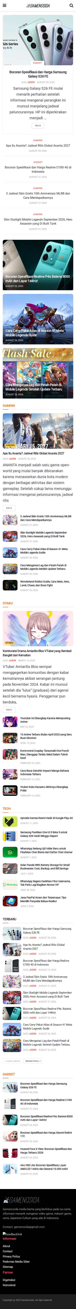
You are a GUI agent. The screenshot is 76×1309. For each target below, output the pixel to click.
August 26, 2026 (14, 286)
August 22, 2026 (29, 1174)
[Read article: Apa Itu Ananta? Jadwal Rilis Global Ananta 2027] (38, 431)
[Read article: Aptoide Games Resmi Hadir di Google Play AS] (10, 821)
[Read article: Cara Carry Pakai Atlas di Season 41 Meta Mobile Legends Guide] (38, 319)
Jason (31, 82)
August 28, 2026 (46, 82)
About (6, 1246)
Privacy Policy (11, 1256)
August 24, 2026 (29, 1157)
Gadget (37, 63)
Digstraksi (9, 1280)
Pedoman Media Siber (16, 1261)
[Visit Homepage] (38, 6)
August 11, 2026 (29, 823)
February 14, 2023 (30, 779)
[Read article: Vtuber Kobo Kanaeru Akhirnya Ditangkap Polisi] (10, 790)
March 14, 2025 (26, 660)
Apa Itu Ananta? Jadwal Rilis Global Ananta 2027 (38, 145)
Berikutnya (32, 1061)
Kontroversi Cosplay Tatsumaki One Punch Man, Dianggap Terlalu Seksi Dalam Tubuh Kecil (44, 754)
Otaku (9, 643)
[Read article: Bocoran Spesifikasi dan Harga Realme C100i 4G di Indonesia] (12, 965)
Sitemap (8, 1267)
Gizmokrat (9, 1285)
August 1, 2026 (28, 857)
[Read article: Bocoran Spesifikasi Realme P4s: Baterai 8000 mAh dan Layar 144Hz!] (38, 265)
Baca (38, 125)
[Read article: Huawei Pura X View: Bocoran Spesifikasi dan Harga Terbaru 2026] (10, 1152)
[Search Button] (71, 5)
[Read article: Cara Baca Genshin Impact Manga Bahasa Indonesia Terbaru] (10, 774)
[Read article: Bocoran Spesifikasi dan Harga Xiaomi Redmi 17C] (10, 1136)
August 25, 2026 (29, 1141)
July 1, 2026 (26, 873)
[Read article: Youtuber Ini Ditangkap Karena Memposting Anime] (10, 722)
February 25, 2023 (30, 763)
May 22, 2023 (27, 727)
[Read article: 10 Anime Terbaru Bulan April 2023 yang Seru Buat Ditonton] (10, 738)
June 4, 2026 (27, 906)
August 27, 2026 (38, 177)
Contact (8, 1251)
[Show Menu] (4, 5)
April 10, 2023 (27, 743)
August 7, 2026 (28, 841)
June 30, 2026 (27, 890)
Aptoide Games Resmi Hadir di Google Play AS (46, 818)
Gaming (38, 140)
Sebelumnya (13, 1061)
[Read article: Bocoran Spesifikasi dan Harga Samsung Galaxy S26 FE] (38, 40)
